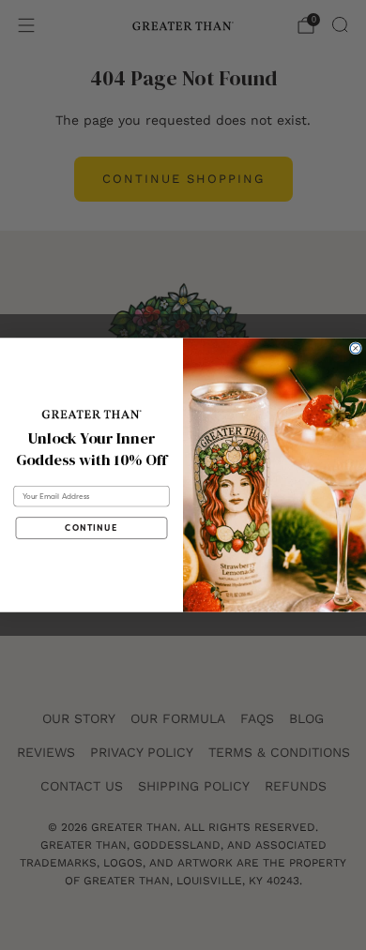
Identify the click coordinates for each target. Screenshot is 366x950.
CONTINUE (91, 528)
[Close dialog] (355, 348)
